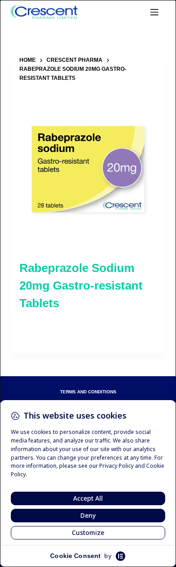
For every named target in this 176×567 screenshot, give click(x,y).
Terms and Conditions (88, 392)
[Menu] (154, 12)
